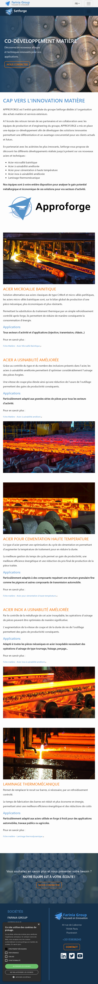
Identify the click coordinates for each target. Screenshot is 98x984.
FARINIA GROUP (17, 917)
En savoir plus (16, 944)
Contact (72, 947)
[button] (21, 977)
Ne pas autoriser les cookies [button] (21, 972)
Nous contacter (17, 64)
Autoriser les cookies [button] (21, 966)
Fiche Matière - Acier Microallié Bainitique (21, 345)
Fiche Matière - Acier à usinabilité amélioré (21, 416)
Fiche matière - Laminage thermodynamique (22, 836)
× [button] (39, 924)
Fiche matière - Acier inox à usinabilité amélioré (24, 661)
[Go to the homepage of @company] (16, 11)
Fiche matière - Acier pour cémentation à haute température (29, 595)
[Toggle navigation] (88, 4)
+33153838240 (72, 939)
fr (76, 3)
